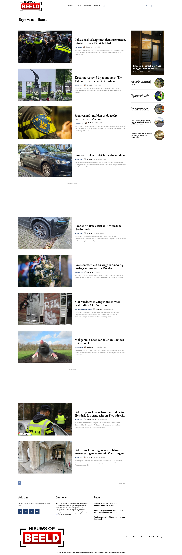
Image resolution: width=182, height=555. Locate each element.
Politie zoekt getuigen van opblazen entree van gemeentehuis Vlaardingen (99, 451)
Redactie (89, 47)
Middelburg (79, 123)
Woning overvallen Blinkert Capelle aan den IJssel (140, 96)
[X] (31, 511)
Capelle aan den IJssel (83, 309)
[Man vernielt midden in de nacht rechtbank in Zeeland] (45, 122)
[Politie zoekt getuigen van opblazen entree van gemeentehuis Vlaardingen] (45, 457)
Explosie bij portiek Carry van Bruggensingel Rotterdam (147, 67)
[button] (104, 6)
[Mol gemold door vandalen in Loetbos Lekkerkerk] (45, 347)
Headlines (78, 85)
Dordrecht (79, 272)
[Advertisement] (72, 199)
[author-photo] (84, 47)
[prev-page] (156, 34)
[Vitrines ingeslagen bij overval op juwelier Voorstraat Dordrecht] (159, 135)
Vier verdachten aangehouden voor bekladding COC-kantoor (97, 303)
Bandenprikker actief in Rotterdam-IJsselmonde (98, 227)
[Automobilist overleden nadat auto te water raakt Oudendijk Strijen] (159, 83)
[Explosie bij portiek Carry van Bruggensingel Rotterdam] (147, 53)
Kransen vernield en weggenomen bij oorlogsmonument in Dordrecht (99, 266)
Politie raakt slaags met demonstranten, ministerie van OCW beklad (100, 41)
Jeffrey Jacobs (91, 419)
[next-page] (28, 483)
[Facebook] (142, 6)
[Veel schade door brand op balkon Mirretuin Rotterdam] (159, 109)
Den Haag (78, 47)
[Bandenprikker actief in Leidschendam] (45, 160)
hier (57, 515)
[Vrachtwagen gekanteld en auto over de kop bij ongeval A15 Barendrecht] (159, 122)
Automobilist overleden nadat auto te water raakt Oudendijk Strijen (141, 82)
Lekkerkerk (79, 347)
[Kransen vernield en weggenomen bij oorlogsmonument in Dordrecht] (45, 271)
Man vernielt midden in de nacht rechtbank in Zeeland (96, 117)
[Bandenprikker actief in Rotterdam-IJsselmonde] (45, 233)
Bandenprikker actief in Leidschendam (100, 155)
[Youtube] (37, 511)
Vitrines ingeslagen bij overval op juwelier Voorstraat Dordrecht (141, 135)
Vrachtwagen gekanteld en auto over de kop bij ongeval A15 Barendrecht (141, 122)
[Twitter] (147, 6)
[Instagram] (151, 6)
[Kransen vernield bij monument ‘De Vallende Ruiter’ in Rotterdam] (45, 85)
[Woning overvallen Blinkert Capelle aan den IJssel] (159, 96)
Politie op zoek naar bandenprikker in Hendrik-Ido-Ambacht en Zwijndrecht (100, 413)
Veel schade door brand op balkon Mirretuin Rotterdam (140, 109)
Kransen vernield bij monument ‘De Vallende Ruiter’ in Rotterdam (98, 79)
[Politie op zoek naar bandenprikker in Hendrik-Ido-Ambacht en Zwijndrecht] (45, 419)
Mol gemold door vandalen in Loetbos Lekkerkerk (99, 341)
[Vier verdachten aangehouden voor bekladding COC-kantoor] (45, 309)
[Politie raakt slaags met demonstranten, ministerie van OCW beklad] (45, 47)
